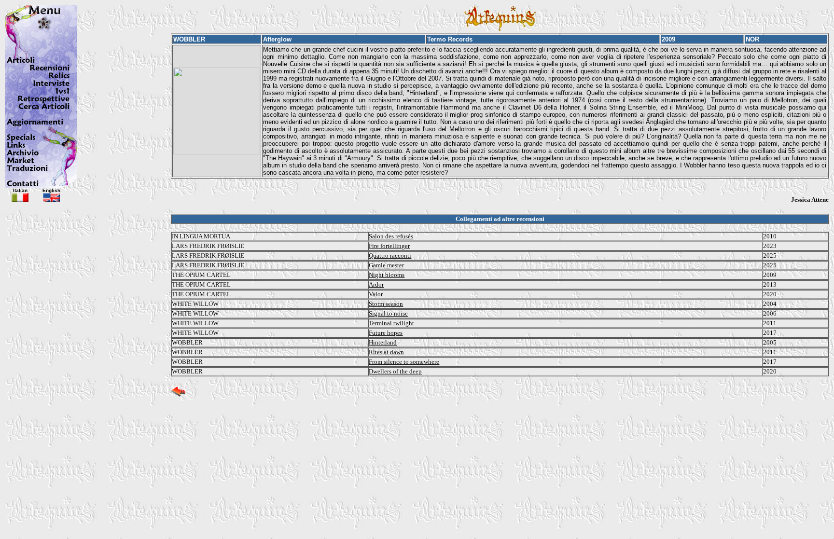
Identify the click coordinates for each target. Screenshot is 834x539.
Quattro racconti (390, 255)
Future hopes (386, 332)
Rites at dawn (386, 352)
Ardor (376, 284)
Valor (376, 294)
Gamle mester (386, 265)
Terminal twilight (391, 323)
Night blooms (386, 274)
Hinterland (383, 342)
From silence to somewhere (404, 361)
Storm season (386, 303)
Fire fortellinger (389, 245)
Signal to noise (388, 313)
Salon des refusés (391, 236)
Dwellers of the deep (395, 371)
